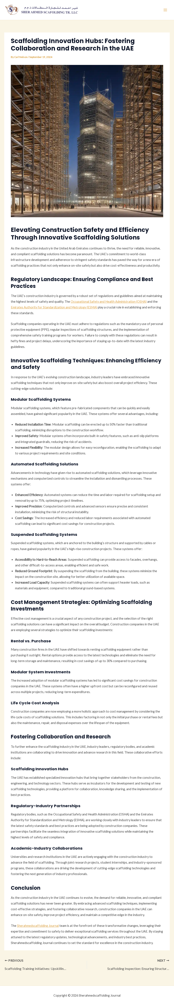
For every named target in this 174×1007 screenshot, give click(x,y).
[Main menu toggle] (165, 10)
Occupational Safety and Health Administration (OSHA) (109, 301)
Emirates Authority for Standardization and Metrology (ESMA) (54, 307)
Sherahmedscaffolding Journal (38, 925)
